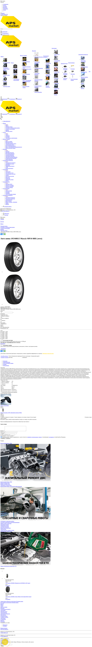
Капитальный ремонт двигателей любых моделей (11, 486)
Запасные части (9, 184)
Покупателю (3, 614)
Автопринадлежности (10, 197)
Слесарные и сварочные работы (7, 521)
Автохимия (8, 171)
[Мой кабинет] (1, 97)
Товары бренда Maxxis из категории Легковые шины (12, 601)
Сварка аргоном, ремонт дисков (7, 530)
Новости (2, 620)
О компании (3, 619)
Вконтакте (7, 213)
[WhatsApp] (5, 234)
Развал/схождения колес (6, 528)
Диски (7, 134)
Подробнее (3, 343)
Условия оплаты (4, 616)
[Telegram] (3, 234)
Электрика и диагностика (6, 485)
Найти (2, 645)
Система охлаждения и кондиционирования (10, 522)
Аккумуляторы (9, 190)
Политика (3, 621)
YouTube (6, 215)
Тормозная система (5, 525)
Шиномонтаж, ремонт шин (6, 531)
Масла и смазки (9, 141)
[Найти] (1, 30)
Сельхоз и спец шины (5, 228)
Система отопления (5, 526)
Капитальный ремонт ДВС (6, 443)
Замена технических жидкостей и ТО (8, 566)
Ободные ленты (4, 230)
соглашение (51, 437)
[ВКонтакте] (1, 234)
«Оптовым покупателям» (48, 353)
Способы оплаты (4, 356)
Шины (7, 125)
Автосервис (3, 618)
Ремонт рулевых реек (5, 483)
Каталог (2, 603)
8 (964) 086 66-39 (4, 14)
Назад (7, 124)
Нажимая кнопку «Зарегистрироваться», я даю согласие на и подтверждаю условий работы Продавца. (34, 437)
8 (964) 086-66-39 (4, 636)
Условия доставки (4, 357)
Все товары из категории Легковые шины (9, 602)
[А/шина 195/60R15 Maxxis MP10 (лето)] (14, 271)
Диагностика (3, 529)
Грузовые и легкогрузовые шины (8, 227)
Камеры (2, 229)
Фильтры (7, 151)
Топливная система (5, 524)
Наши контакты (4, 628)
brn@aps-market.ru (5, 211)
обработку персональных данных (34, 437)
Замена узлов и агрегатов (6, 523)
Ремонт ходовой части (5, 484)
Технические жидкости (10, 162)
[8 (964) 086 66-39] (1, 119)
